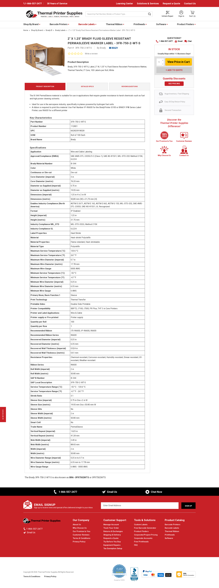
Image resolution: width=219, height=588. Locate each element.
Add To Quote (175, 70)
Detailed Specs (87, 86)
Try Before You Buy (112, 541)
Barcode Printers (59, 24)
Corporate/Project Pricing (146, 535)
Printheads (139, 24)
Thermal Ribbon (114, 24)
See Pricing (174, 84)
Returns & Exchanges (113, 531)
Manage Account (111, 524)
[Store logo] (42, 521)
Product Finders (185, 24)
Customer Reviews (81, 535)
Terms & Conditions (81, 538)
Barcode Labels (86, 24)
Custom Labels (140, 524)
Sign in (181, 16)
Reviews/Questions (130, 86)
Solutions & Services (148, 3)
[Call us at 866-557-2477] (24, 529)
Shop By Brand (31, 24)
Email (180, 41)
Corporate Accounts (143, 538)
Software (161, 24)
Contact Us (190, 3)
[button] (3, 414)
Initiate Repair (167, 16)
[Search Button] (149, 14)
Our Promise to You (81, 531)
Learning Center (124, 3)
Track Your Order (111, 528)
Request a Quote (171, 3)
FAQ (136, 545)
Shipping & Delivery (112, 535)
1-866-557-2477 (166, 41)
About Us (77, 524)
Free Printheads (141, 541)
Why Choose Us (80, 528)
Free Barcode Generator (145, 528)
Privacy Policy (79, 541)
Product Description (45, 86)
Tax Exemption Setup (112, 548)
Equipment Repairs (111, 545)
